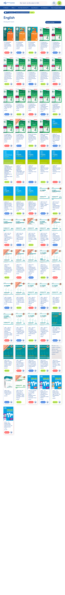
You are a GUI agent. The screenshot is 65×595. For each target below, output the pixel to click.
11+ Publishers (44, 7)
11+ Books (5, 7)
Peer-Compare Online (56, 7)
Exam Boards (34, 7)
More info (7, 52)
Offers (13, 7)
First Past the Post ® (23, 7)
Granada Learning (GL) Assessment (22, 12)
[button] (11, 53)
